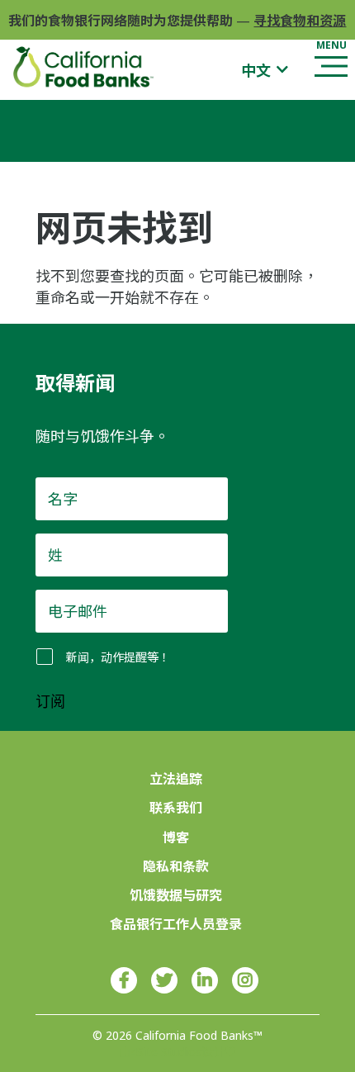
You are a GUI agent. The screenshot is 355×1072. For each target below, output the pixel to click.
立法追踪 (175, 779)
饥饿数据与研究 (176, 895)
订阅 (50, 702)
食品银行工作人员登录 (176, 924)
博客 (176, 837)
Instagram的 (245, 980)
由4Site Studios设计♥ (177, 1052)
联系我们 (175, 808)
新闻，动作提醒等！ (118, 657)
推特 (164, 980)
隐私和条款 (176, 866)
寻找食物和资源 (299, 21)
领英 (205, 980)
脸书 (124, 980)
